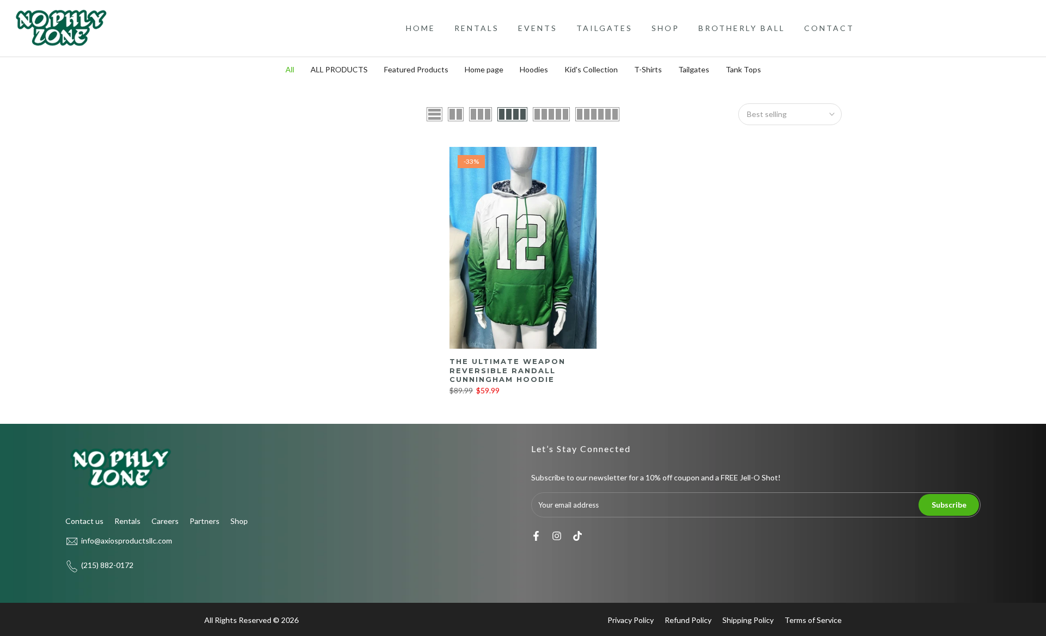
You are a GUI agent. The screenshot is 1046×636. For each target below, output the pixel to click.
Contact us (84, 521)
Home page (484, 69)
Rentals (127, 521)
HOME (420, 28)
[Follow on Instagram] (557, 535)
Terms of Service (813, 620)
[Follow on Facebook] (536, 535)
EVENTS (537, 28)
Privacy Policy (630, 620)
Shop (239, 521)
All (289, 69)
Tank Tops (743, 69)
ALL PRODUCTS (339, 69)
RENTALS (476, 28)
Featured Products (416, 69)
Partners (205, 521)
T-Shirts (648, 69)
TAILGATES (604, 28)
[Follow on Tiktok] (577, 535)
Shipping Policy (748, 620)
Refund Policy (688, 620)
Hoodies (534, 69)
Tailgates (693, 69)
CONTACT (829, 28)
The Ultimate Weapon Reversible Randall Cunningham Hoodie (507, 370)
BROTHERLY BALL (741, 28)
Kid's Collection (591, 69)
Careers (165, 521)
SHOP (665, 28)
